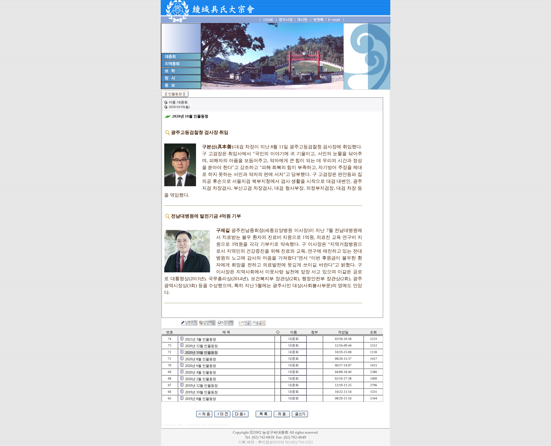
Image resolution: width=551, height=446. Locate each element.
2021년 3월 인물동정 (200, 339)
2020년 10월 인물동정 (201, 353)
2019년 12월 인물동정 (201, 386)
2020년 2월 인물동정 (200, 379)
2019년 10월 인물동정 (201, 392)
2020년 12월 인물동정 (201, 346)
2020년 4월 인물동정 (200, 372)
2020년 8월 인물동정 (200, 359)
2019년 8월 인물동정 (200, 399)
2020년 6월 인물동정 (200, 366)
